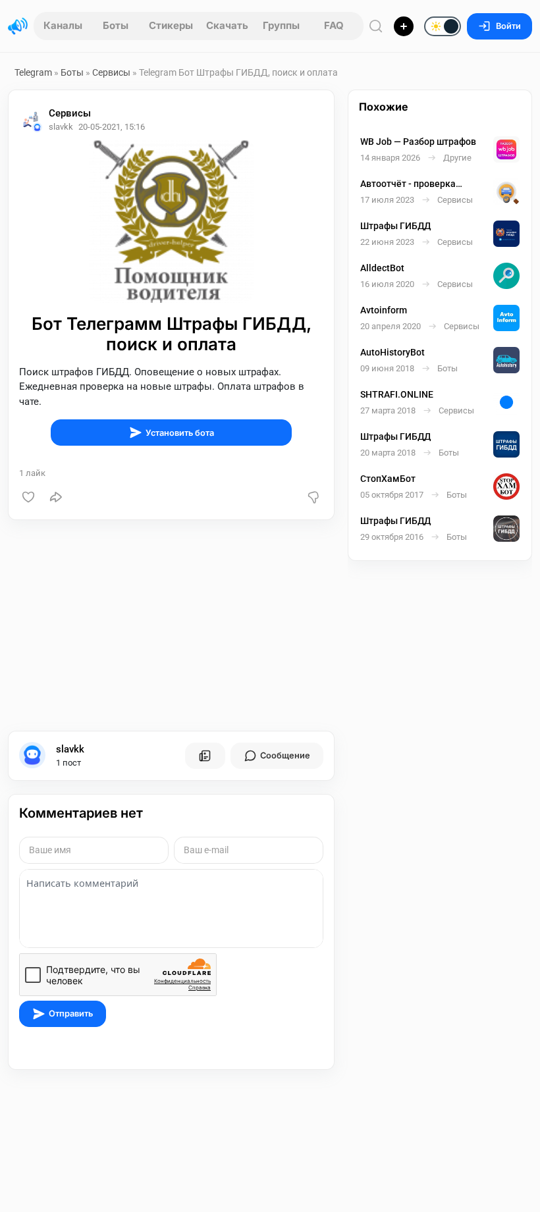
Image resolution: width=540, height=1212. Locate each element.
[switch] (400, 27)
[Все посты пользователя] (205, 756)
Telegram (33, 72)
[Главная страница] (18, 26)
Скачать (227, 25)
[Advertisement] (171, 625)
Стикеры (171, 25)
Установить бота (180, 433)
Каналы (62, 25)
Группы (281, 25)
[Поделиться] (56, 497)
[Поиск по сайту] (376, 26)
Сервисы (111, 72)
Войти (508, 26)
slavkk (70, 749)
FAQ (334, 25)
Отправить (71, 1013)
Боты (115, 25)
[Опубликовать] (404, 26)
